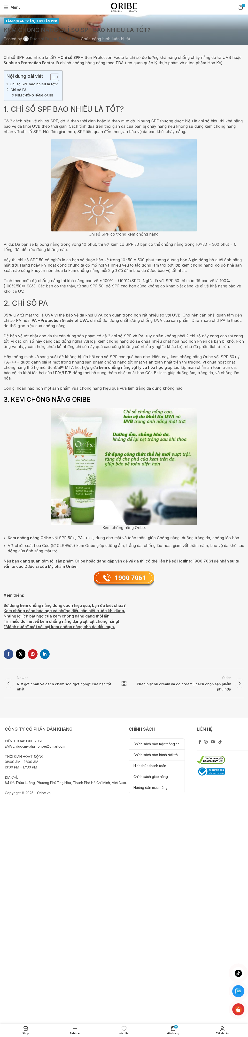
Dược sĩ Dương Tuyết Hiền (54, 38)
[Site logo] (124, 6)
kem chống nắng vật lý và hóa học (131, 367)
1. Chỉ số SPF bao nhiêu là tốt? (32, 84)
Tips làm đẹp (46, 21)
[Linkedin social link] (45, 654)
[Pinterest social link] (33, 654)
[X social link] (20, 654)
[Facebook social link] (8, 654)
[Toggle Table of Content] (52, 77)
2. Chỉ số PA (16, 90)
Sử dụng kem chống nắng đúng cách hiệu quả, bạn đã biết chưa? (65, 605)
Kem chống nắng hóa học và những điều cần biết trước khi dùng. (64, 610)
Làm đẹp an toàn (20, 21)
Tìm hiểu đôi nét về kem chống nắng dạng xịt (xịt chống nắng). (62, 621)
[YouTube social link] (213, 742)
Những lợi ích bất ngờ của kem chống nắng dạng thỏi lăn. (57, 616)
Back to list (124, 683)
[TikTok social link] (220, 742)
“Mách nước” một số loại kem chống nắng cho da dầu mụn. (59, 626)
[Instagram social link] (205, 742)
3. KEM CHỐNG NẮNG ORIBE (32, 95)
